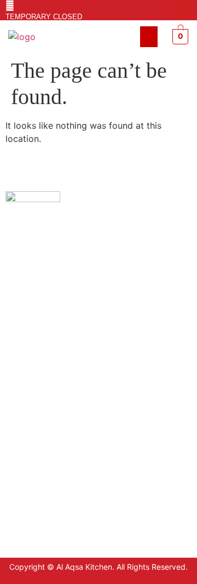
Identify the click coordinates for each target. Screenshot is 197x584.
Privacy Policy (32, 395)
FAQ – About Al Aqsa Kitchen (58, 445)
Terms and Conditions (45, 412)
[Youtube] (183, 10)
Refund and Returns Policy (54, 428)
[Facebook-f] (165, 10)
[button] (149, 36)
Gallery (19, 461)
